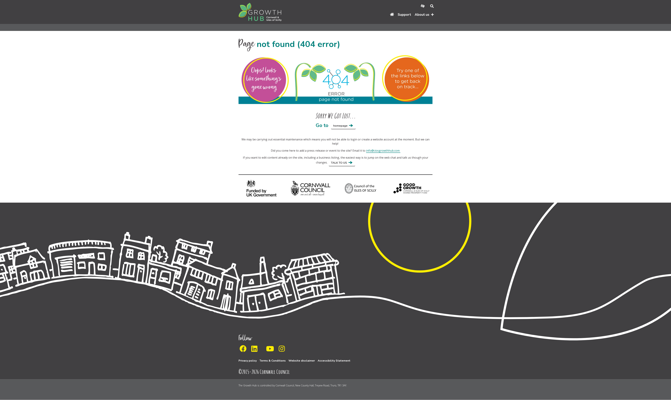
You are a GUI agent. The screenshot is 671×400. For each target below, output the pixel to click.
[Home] (392, 15)
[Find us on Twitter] (263, 350)
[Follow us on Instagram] (283, 350)
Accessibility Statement (334, 361)
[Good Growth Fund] (410, 188)
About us (422, 14)
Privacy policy (248, 361)
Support (404, 14)
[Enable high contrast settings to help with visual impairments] (422, 6)
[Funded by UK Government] (261, 188)
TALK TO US (339, 163)
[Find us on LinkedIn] (255, 350)
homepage (340, 126)
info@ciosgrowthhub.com (383, 150)
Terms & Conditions (272, 361)
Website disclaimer (301, 361)
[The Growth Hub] (260, 12)
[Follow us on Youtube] (271, 350)
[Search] (430, 6)
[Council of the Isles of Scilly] (360, 188)
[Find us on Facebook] (244, 350)
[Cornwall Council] (311, 188)
